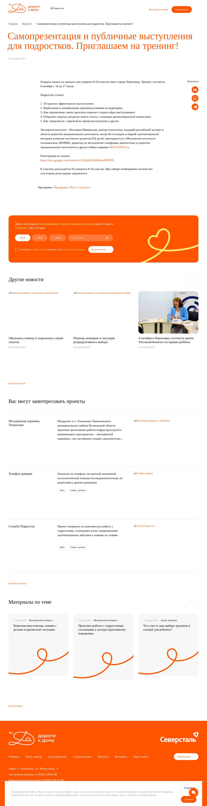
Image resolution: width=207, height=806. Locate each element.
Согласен (188, 799)
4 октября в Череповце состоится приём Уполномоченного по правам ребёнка (166, 340)
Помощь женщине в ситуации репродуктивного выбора (94, 340)
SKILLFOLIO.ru (119, 147)
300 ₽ (22, 238)
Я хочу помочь (99, 249)
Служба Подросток (22, 526)
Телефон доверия (20, 473)
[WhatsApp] (195, 98)
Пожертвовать (182, 9)
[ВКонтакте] (195, 89)
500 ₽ (39, 238)
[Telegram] (195, 106)
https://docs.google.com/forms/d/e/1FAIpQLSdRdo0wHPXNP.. (77, 160)
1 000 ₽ (57, 238)
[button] (185, 279)
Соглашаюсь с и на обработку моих (52, 249)
